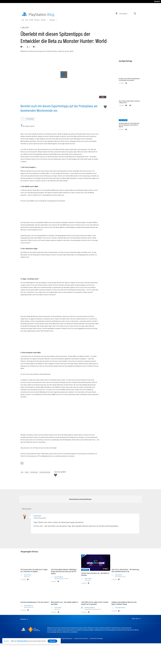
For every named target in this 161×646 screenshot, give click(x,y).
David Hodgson (58, 577)
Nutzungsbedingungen (65, 638)
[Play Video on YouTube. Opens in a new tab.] (102, 97)
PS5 (23, 20)
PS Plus (43, 20)
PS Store (37, 20)
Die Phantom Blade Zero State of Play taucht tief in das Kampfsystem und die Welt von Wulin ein (129, 125)
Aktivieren (52, 641)
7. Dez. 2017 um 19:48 (39, 518)
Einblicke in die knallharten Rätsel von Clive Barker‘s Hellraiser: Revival (124, 603)
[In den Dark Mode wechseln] (116, 13)
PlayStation (41, 14)
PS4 (26, 20)
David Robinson (28, 605)
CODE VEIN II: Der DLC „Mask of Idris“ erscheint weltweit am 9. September (94, 603)
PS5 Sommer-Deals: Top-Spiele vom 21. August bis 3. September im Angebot (34, 570)
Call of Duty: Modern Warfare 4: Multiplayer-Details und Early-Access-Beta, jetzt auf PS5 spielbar (64, 571)
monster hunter (34, 472)
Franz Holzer (27, 575)
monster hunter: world (44, 472)
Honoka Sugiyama (90, 607)
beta (22, 472)
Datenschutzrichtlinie (81, 638)
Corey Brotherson (120, 607)
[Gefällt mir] (126, 83)
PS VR (31, 20)
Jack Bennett (118, 575)
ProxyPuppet (30, 119)
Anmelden (123, 13)
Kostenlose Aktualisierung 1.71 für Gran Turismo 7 (35, 602)
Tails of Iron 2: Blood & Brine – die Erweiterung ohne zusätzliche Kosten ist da (125, 570)
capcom (27, 472)
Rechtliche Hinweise (96, 638)
